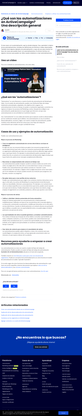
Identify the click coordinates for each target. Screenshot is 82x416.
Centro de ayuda (46, 384)
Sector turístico (26, 376)
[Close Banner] (80, 413)
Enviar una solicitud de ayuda (50, 386)
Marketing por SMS (7, 389)
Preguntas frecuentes (48, 371)
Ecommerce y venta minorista (30, 368)
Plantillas (44, 378)
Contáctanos (65, 381)
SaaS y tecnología (27, 365)
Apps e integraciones (8, 399)
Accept (63, 413)
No (14, 286)
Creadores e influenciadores (30, 378)
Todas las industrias (27, 381)
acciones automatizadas (23, 267)
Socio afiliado (65, 368)
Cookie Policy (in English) (39, 413)
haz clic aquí (44, 271)
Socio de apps (66, 371)
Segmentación (6, 391)
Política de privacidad (68, 389)
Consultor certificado (8, 402)
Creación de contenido (8, 376)
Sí (5, 286)
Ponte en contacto (21, 297)
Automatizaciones (37, 14)
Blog (43, 376)
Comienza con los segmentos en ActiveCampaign (15, 318)
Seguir (49, 30)
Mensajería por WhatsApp (9, 384)
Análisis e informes (7, 378)
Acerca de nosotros (67, 387)
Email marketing (6, 386)
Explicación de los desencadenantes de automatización (17, 312)
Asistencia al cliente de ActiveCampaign (15, 14)
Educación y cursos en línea (29, 373)
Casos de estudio (46, 365)
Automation (15, 275)
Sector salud (25, 371)
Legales (64, 392)
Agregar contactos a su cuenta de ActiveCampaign (15, 321)
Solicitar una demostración (69, 379)
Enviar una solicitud (41, 347)
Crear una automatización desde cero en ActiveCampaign (17, 309)
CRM (3, 373)
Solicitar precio (66, 376)
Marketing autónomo (8, 365)
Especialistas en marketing (29, 389)
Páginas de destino (7, 394)
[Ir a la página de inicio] (9, 2)
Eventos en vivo (46, 373)
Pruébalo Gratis (68, 20)
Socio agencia (66, 365)
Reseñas (44, 368)
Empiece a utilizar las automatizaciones (58, 14)
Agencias (24, 386)
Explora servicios (46, 392)
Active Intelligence (7, 368)
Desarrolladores (26, 391)
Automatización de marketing (10, 370)
